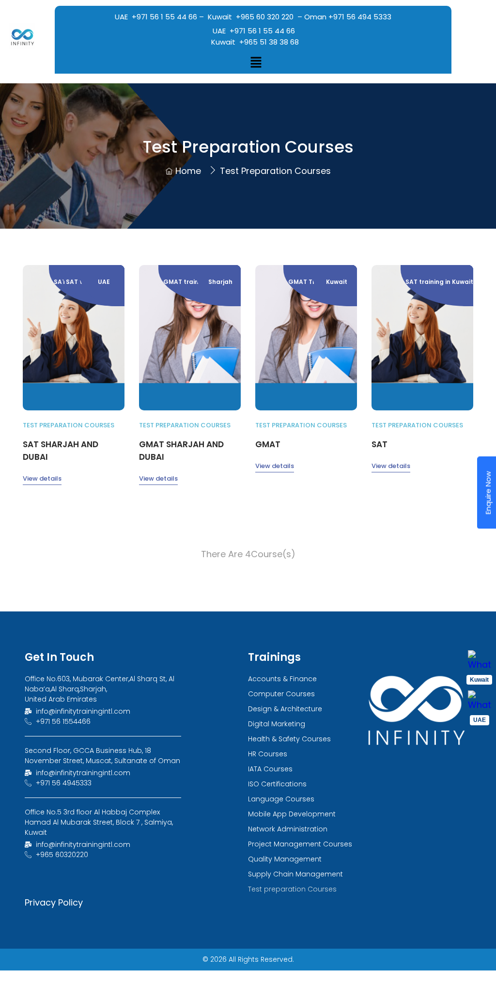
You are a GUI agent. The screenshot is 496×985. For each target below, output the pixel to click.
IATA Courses (270, 769)
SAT (380, 444)
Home (188, 171)
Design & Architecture (285, 709)
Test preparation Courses (68, 425)
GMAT (267, 444)
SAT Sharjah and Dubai (60, 450)
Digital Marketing (276, 724)
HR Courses (267, 754)
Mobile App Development (292, 814)
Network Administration (287, 829)
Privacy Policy (54, 902)
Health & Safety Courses (289, 739)
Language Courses (281, 799)
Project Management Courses (300, 844)
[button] (255, 63)
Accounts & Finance (282, 679)
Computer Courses (281, 694)
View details (42, 478)
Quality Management (285, 859)
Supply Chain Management (295, 874)
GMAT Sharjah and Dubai (181, 450)
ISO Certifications (277, 784)
